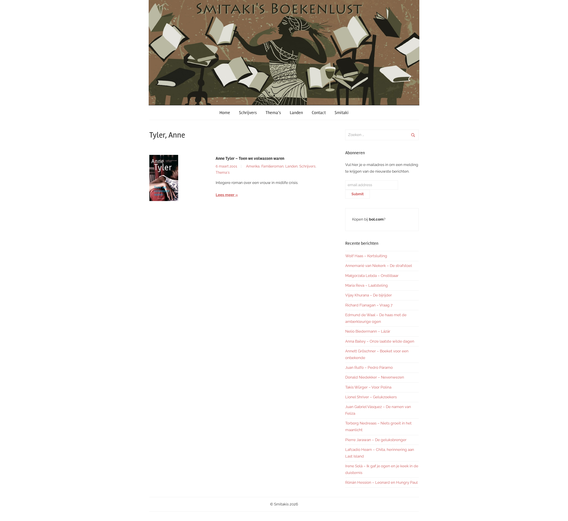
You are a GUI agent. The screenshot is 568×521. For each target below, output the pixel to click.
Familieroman (272, 166)
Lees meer (225, 195)
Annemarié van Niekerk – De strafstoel (378, 265)
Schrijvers (248, 112)
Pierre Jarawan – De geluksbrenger (375, 440)
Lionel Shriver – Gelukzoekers (371, 397)
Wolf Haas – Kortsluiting (366, 256)
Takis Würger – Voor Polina (368, 387)
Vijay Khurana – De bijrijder (368, 295)
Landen (296, 112)
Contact (319, 112)
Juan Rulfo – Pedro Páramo (369, 367)
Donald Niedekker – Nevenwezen (374, 377)
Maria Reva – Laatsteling (366, 285)
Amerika (253, 166)
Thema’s (273, 112)
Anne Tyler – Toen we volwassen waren (250, 158)
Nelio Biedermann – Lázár (367, 331)
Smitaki (342, 112)
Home (224, 112)
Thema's (223, 172)
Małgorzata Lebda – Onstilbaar (371, 275)
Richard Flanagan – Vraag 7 (368, 305)
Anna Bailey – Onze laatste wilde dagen (379, 341)
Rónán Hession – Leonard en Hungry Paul (381, 482)
